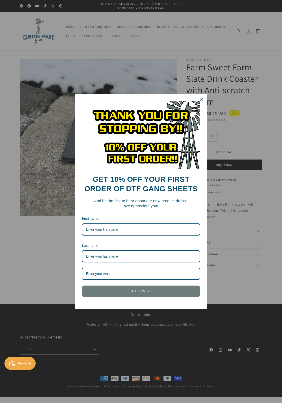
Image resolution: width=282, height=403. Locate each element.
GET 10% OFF (141, 291)
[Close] (202, 99)
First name (90, 218)
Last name (90, 245)
